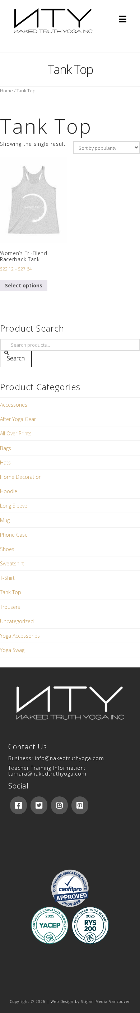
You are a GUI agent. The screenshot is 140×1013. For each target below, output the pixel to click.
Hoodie (8, 491)
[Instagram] (59, 805)
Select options (23, 285)
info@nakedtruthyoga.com (69, 758)
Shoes (7, 549)
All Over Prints (16, 433)
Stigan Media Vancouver (105, 1001)
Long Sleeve (13, 505)
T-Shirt (7, 577)
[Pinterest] (79, 805)
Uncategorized (17, 621)
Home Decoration (21, 476)
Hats (5, 462)
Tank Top (10, 592)
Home (6, 90)
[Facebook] (18, 805)
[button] (122, 19)
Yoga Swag (12, 650)
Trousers (10, 606)
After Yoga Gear (18, 419)
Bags (5, 448)
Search (16, 358)
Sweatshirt (12, 563)
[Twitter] (39, 805)
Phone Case (14, 534)
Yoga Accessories (20, 635)
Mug (5, 520)
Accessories (13, 404)
